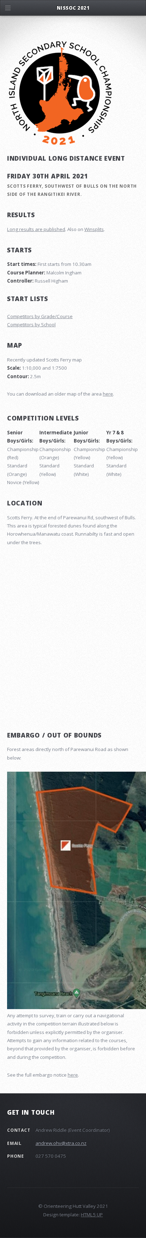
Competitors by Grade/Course (40, 316)
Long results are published (36, 229)
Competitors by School (31, 324)
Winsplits (94, 229)
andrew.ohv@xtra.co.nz (60, 1143)
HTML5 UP (92, 1214)
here (108, 394)
